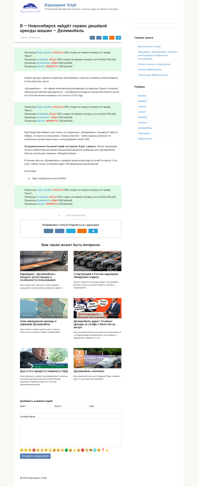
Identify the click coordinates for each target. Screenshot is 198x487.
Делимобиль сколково (89, 371)
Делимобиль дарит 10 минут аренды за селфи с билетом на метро (94, 324)
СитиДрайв (42, 59)
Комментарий (27, 416)
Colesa (141, 111)
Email (58, 406)
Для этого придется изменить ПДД (44, 371)
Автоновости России (149, 46)
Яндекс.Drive (145, 138)
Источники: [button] (30, 171)
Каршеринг (144, 133)
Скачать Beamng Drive (149, 69)
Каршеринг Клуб (60, 5)
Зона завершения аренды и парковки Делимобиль (38, 322)
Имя (23, 406)
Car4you (142, 106)
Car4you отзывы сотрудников (154, 64)
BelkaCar (40, 66)
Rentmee (142, 117)
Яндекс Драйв (43, 52)
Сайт (91, 406)
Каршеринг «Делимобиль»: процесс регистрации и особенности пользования (38, 277)
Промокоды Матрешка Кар (153, 75)
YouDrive (142, 122)
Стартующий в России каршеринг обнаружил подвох (96, 275)
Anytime (142, 95)
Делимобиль (35, 37)
